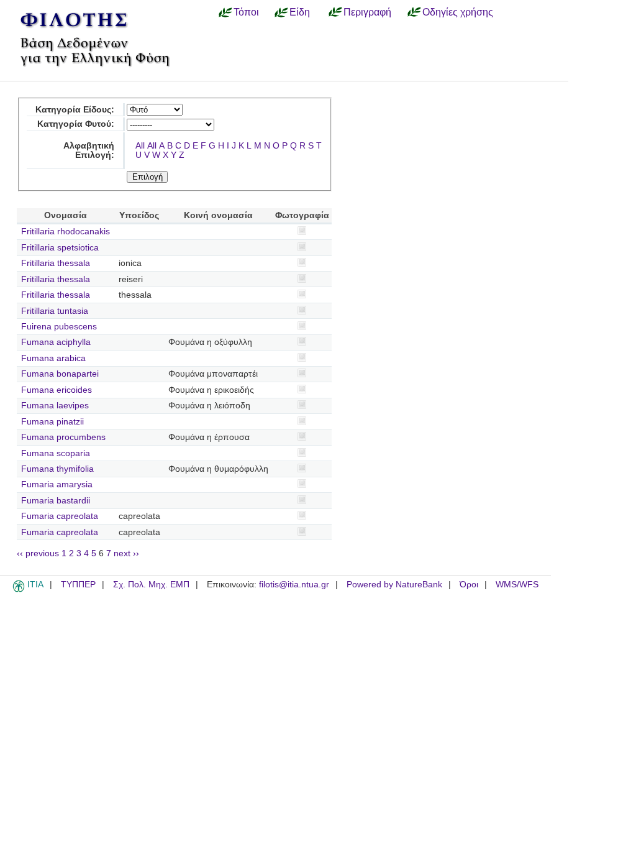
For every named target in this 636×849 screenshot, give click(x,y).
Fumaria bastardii (55, 500)
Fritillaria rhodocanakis (65, 231)
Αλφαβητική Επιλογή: (88, 150)
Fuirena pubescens (59, 326)
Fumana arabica (53, 358)
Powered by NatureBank (394, 584)
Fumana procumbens (63, 437)
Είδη (299, 11)
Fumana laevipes (55, 405)
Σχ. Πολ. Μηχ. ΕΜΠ (151, 584)
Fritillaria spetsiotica (60, 247)
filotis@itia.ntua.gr (294, 584)
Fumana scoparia (55, 453)
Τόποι (246, 11)
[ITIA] (18, 590)
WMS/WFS (517, 584)
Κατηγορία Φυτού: (75, 124)
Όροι (469, 584)
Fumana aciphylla (56, 342)
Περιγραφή (367, 11)
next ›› (126, 553)
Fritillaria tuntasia (54, 311)
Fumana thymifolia (57, 469)
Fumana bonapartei (60, 374)
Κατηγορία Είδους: (74, 109)
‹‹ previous (38, 553)
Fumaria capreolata (59, 516)
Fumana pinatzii (52, 421)
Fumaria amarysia (57, 484)
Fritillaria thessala (55, 263)
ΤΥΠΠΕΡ (78, 584)
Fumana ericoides (56, 390)
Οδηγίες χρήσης (457, 11)
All (140, 145)
